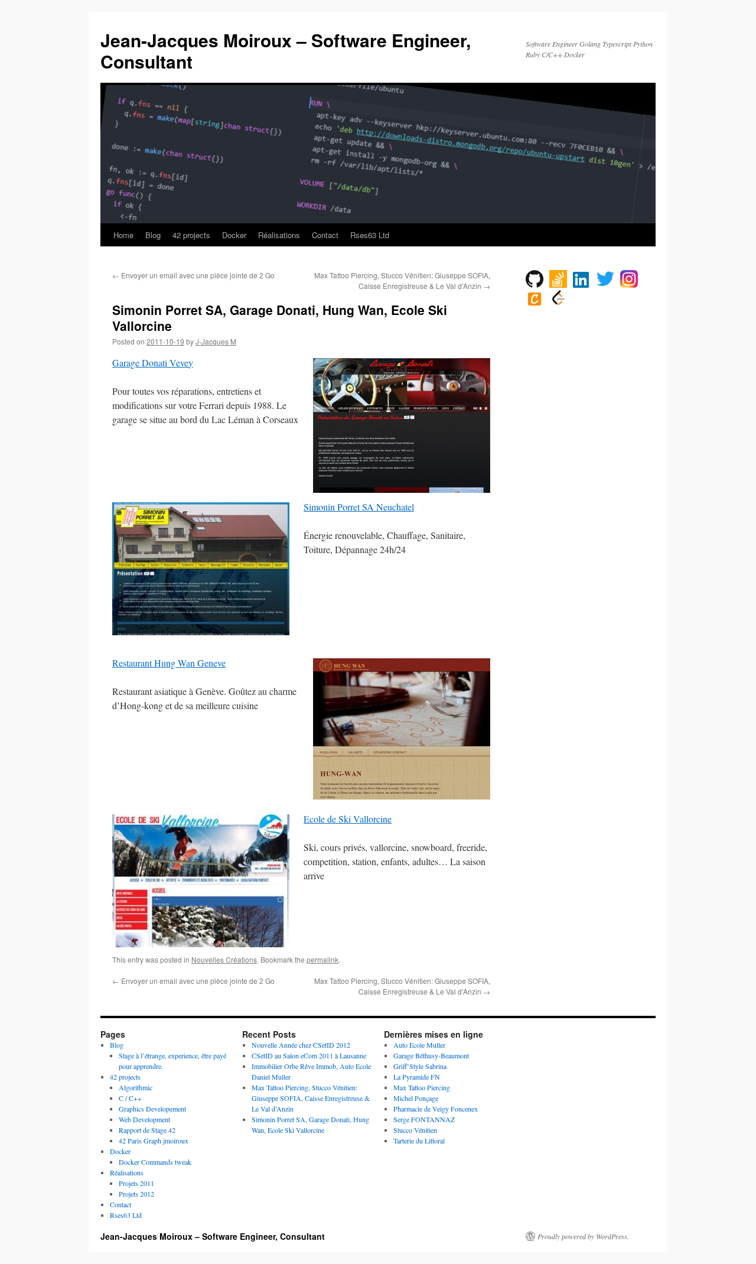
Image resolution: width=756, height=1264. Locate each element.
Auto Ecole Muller (419, 1044)
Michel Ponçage (415, 1098)
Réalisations (279, 235)
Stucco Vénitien (415, 1130)
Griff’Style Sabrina (420, 1066)
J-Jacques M (215, 341)
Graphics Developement (152, 1108)
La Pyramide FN (416, 1076)
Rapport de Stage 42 (147, 1130)
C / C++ (130, 1098)
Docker (234, 235)
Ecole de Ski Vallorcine (348, 819)
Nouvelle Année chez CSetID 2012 (301, 1044)
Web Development (144, 1119)
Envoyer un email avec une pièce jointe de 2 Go (193, 275)
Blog (153, 235)
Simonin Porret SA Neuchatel (359, 507)
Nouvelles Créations (224, 959)
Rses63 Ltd (369, 235)
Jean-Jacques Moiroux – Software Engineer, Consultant (285, 50)
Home (123, 235)
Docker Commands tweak (155, 1161)
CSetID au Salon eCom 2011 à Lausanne (309, 1055)
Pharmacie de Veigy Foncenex (435, 1108)
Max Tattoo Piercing (421, 1087)
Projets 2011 (136, 1183)
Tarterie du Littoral (419, 1140)
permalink (322, 959)
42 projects (191, 235)
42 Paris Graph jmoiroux (153, 1140)
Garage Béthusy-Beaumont (431, 1055)
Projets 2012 (136, 1193)
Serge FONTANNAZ (424, 1119)
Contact (325, 235)
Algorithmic (135, 1087)
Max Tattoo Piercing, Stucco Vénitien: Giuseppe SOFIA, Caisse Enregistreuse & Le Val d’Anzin (402, 280)
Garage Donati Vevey (152, 362)
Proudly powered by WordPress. (583, 1236)
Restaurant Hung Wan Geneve (169, 663)
